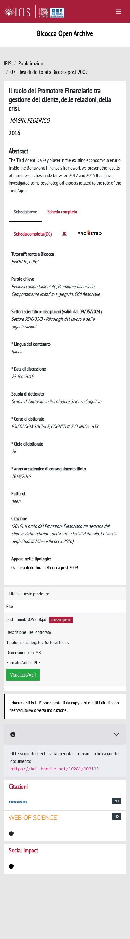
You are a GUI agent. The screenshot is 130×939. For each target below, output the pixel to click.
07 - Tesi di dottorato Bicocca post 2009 (49, 71)
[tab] (64, 234)
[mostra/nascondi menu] (118, 11)
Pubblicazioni (31, 63)
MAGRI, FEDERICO (30, 120)
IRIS (8, 63)
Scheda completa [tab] (62, 211)
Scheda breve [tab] (25, 211)
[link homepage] (20, 11)
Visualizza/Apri (23, 675)
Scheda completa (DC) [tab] (33, 233)
